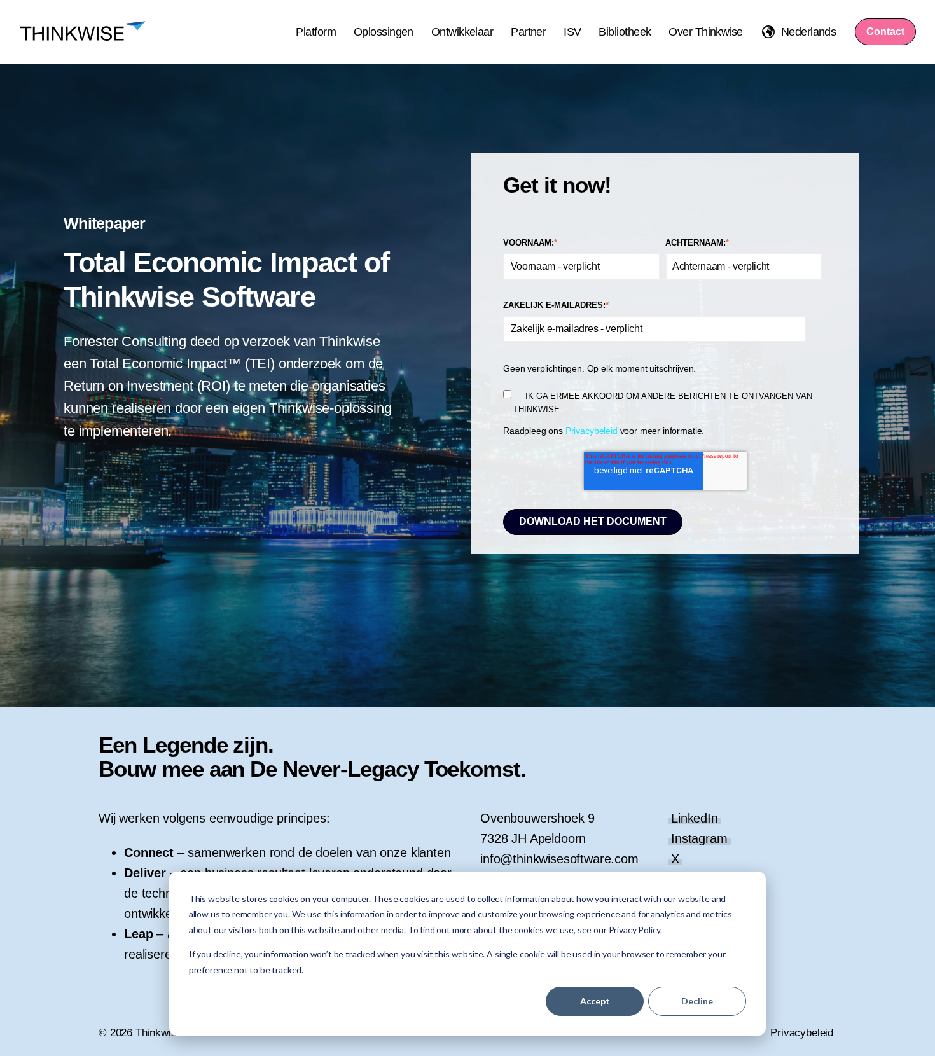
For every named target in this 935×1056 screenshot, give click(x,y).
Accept (595, 1001)
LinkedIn (694, 818)
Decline (697, 1001)
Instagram (699, 838)
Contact (885, 31)
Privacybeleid (591, 431)
